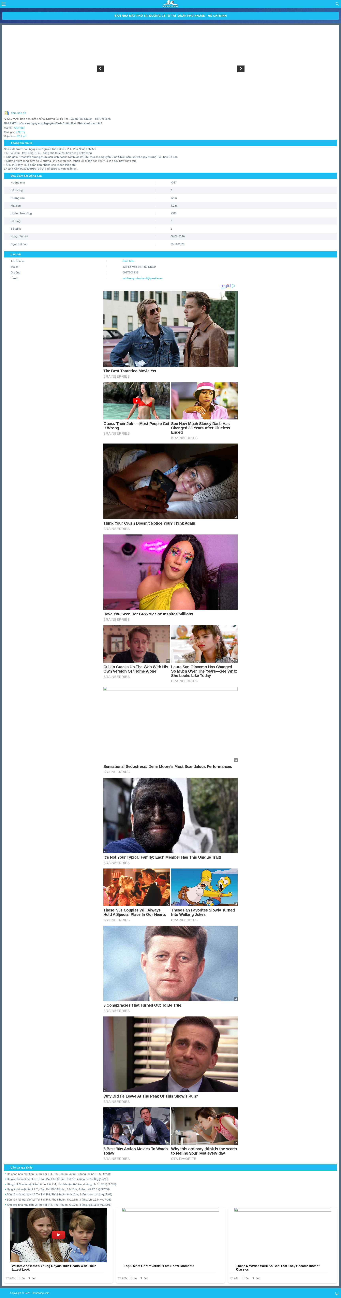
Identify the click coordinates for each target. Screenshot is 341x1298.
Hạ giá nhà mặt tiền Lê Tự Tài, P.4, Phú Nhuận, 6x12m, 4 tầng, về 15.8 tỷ (57, 1179)
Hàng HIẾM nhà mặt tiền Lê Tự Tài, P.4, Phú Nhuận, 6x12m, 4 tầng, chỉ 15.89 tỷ (62, 1184)
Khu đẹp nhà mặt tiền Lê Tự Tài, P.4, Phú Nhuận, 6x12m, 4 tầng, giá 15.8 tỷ (59, 1204)
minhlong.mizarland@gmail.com (143, 278)
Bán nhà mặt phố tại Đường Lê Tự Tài (37, 118)
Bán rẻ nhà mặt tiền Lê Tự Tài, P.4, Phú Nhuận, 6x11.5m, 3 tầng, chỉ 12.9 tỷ (59, 1199)
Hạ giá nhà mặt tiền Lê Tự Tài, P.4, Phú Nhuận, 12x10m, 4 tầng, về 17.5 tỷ (58, 1189)
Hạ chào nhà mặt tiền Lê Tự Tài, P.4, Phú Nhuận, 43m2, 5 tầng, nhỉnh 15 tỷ (59, 1173)
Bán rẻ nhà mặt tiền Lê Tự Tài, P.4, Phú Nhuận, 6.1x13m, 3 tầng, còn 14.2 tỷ (59, 1194)
